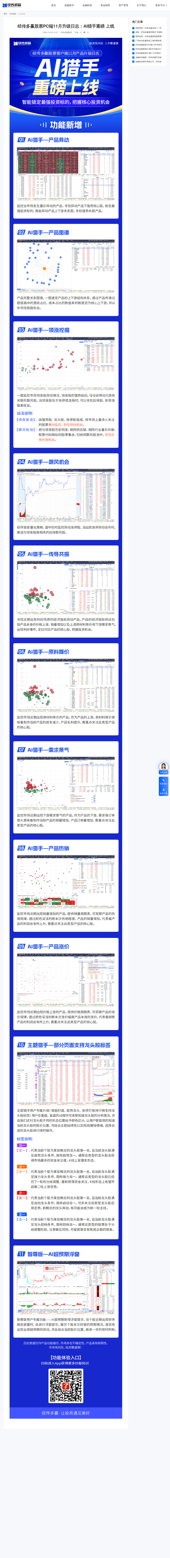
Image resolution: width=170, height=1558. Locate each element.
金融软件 (69, 5)
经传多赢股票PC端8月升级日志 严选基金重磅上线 (149, 49)
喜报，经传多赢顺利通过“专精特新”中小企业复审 (149, 32)
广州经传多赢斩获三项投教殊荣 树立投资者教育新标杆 (149, 41)
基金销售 (105, 5)
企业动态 (13, 14)
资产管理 (123, 5)
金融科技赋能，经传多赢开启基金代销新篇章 (149, 57)
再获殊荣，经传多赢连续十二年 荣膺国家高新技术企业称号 (149, 28)
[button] (159, 5)
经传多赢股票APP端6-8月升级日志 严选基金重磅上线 (149, 45)
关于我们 (141, 5)
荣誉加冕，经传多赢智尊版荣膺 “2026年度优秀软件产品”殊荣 (149, 36)
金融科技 (87, 5)
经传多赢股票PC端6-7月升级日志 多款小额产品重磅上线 (149, 53)
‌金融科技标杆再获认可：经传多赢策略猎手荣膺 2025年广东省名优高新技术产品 (149, 62)
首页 (53, 5)
